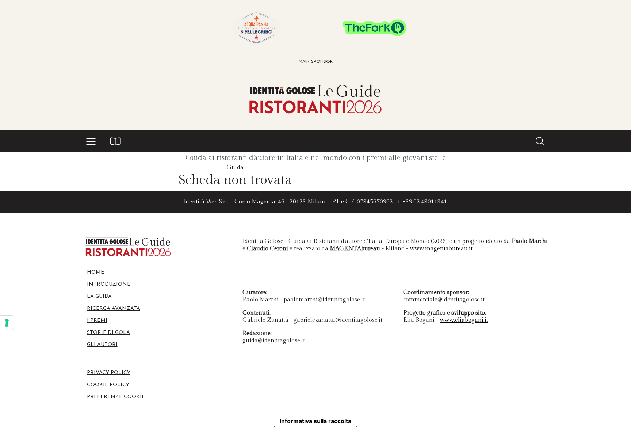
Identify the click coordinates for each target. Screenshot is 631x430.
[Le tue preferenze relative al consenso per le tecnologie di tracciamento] (7, 323)
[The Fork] (375, 28)
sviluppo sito (468, 312)
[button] (91, 141)
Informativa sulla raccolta (315, 421)
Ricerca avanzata (113, 308)
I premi (97, 320)
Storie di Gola (108, 332)
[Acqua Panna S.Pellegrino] (256, 28)
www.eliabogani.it (464, 320)
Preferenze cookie (116, 397)
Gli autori (102, 344)
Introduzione (108, 284)
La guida (99, 296)
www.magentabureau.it (441, 248)
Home (95, 272)
